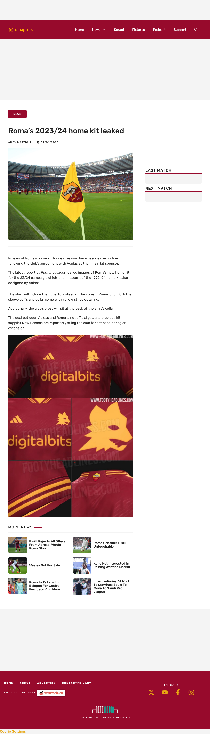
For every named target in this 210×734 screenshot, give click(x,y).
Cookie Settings (13, 731)
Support (180, 30)
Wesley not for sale (44, 565)
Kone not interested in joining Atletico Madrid (112, 565)
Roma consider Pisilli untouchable (110, 544)
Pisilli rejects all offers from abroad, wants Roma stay (47, 544)
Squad (119, 30)
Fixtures (138, 30)
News (96, 30)
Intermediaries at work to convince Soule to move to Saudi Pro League (112, 586)
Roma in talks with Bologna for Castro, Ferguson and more (44, 585)
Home (79, 30)
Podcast (159, 30)
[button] (196, 30)
